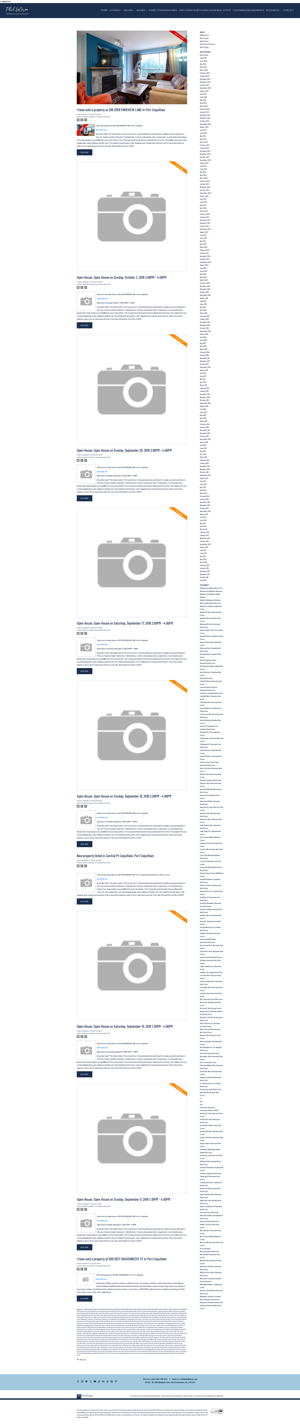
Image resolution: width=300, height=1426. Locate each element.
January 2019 (204, 319)
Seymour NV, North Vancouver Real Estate (125, 1343)
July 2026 (203, 58)
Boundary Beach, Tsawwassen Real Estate (159, 1311)
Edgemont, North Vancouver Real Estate (95, 1325)
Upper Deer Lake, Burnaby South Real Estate (129, 1347)
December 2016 (205, 394)
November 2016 (205, 397)
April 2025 (203, 103)
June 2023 (203, 169)
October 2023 (204, 157)
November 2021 (205, 223)
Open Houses (204, 41)
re (115, 1341)
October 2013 (204, 508)
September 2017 (205, 367)
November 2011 (205, 574)
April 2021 (203, 244)
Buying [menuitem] (141, 10)
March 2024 (204, 142)
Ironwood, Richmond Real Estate (153, 1331)
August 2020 (204, 265)
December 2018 (205, 322)
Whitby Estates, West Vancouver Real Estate (158, 1351)
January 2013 (204, 535)
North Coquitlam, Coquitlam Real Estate (141, 1337)
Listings (115, 10)
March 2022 (204, 211)
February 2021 (204, 250)
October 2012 (204, 541)
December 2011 (205, 571)
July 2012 (203, 550)
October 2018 (204, 328)
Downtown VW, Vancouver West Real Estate (107, 1323)
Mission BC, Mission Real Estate (119, 1335)
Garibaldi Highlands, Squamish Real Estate (107, 1327)
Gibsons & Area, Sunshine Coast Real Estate (127, 1327)
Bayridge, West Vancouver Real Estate (100, 1311)
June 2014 (203, 484)
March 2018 (203, 349)
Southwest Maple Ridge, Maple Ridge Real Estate (165, 1343)
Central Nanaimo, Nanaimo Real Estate (120, 1317)
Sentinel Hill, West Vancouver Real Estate (105, 1343)
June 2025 (203, 97)
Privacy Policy (198, 1396)
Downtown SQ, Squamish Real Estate (154, 1321)
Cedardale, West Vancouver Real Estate (167, 1315)
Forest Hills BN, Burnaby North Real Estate (134, 1325)
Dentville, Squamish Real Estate (98, 1321)
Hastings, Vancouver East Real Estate (144, 1329)
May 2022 (203, 205)
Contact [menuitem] (288, 10)
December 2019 (205, 286)
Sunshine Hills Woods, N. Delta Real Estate (121, 1345)
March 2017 (203, 385)
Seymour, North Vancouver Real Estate (145, 1343)
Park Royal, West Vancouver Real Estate (139, 1339)
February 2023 (205, 181)
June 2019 (203, 304)
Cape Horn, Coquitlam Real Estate (131, 1315)
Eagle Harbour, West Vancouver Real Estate (147, 1323)
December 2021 (205, 220)
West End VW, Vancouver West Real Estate (168, 1349)
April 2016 (203, 418)
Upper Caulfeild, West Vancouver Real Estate (107, 1347)
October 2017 (204, 364)
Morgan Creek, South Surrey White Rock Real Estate (139, 1335)
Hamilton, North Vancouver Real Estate (126, 1329)
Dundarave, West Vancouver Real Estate (127, 1323)
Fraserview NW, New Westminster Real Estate (174, 1325)
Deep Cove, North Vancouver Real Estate (172, 1319)
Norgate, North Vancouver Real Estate (122, 1337)
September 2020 (205, 262)
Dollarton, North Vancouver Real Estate (115, 1321)
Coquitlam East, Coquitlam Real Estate (110, 1319)
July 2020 (203, 268)
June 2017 (203, 376)
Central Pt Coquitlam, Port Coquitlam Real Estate (96, 117)
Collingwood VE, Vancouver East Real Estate (91, 1319)
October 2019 (204, 292)
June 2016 (203, 412)
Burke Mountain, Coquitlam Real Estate (172, 1313)
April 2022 (203, 208)
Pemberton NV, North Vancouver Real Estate (160, 1339)
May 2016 (203, 415)
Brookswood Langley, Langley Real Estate (152, 1313)
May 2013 (203, 523)
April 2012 (203, 559)
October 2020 (204, 259)
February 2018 (204, 352)
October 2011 (204, 577)
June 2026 (203, 61)
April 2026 (203, 67)
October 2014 (204, 472)
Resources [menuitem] (272, 10)
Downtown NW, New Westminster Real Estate (135, 1321)
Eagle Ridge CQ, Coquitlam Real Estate (166, 1323)
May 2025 (203, 100)
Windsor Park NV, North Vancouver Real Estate (113, 1353)
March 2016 (203, 421)
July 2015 (203, 445)
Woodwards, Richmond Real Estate (161, 1353)
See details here (101, 130)
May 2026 (203, 64)
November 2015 (205, 433)
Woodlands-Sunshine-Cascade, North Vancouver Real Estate (138, 1353)
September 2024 (205, 124)
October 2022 (204, 190)
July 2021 (203, 235)
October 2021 (204, 226)
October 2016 (204, 400)
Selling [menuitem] (128, 10)
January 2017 (204, 391)
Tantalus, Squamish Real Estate (138, 1345)
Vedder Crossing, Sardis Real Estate (112, 1349)
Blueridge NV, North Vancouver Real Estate (119, 1311)
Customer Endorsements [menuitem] (248, 10)
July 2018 (203, 337)
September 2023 (205, 160)
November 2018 (205, 325)
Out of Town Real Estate (102, 1339)
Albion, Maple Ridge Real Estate (155, 1309)
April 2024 (203, 139)
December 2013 (205, 502)
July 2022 (203, 199)
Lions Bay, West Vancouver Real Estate (117, 1333)
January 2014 (204, 499)
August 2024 (204, 127)
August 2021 (204, 232)
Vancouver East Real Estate (169, 1347)
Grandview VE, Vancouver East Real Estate (167, 1327)
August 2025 (204, 91)
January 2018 (204, 355)
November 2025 (205, 82)
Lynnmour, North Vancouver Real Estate (178, 1333)
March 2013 (203, 529)
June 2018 (203, 340)
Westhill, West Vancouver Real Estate (99, 1351)
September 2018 (205, 331)
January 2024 (204, 148)
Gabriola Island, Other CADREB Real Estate (86, 1327)
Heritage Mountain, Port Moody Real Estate (164, 1329)
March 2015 (203, 457)
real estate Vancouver (127, 1341)
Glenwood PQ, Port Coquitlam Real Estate (147, 1327)
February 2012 (204, 565)
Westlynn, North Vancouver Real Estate (118, 1351)
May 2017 (203, 379)
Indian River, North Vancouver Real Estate (136, 1331)
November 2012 (205, 538)
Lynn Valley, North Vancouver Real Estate (158, 1333)
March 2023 (204, 178)
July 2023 (203, 166)
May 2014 (203, 487)
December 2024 (205, 115)
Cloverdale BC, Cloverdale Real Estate (160, 1317)
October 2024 (204, 121)
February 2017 (204, 388)
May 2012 (203, 556)
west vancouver (182, 1349)
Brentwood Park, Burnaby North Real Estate (91, 1313)
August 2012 (204, 547)
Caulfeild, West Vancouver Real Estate (148, 1315)
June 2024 (203, 133)
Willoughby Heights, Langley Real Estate (92, 1353)
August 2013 (204, 514)
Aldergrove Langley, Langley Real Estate (172, 1309)
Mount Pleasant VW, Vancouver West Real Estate (101, 1337)
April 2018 (203, 346)
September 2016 (205, 403)
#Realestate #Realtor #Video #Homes (124, 1309)
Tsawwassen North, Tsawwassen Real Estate (175, 1345)
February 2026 (205, 73)
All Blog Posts (204, 35)
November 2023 (205, 154)
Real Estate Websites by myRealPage (213, 1396)
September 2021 (205, 229)
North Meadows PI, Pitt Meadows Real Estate (161, 1337)
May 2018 (203, 343)
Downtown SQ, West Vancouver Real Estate (173, 1321)
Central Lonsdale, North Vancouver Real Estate (99, 1317)
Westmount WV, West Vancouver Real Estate (137, 1351)
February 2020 (205, 283)
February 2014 (204, 496)
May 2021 (203, 241)
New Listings (204, 38)
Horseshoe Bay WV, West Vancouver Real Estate (94, 1331)
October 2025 (204, 85)
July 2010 (203, 580)
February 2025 (205, 109)
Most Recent (204, 55)
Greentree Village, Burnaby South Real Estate (105, 1329)
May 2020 (203, 274)
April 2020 (203, 277)
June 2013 (203, 520)
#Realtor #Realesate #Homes (140, 1309)
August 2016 (204, 406)
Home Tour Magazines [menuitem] (163, 10)
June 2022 (203, 202)
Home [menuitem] (104, 10)
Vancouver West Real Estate (96, 1349)
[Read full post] (132, 69)
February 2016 (204, 424)
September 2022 (205, 193)
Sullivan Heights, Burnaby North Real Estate (100, 1345)
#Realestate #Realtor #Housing (106, 1309)
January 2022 (204, 217)
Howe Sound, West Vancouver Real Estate (115, 1331)
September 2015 (205, 439)
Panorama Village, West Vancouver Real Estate (119, 1339)
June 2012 (203, 553)
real (120, 1341)
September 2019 (205, 295)
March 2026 (204, 70)
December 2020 (205, 256)
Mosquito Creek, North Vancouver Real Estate (162, 1335)
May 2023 (203, 172)
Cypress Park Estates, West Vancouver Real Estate (150, 1319)
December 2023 (205, 151)
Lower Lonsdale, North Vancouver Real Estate (137, 1333)
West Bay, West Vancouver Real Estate (130, 1349)
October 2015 (204, 436)
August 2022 (204, 196)
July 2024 (203, 130)
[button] (78, 1381)
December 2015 (205, 430)
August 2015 (204, 442)
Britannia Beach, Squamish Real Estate (110, 1313)
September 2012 (205, 544)
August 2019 (204, 298)
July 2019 (203, 301)
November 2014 (205, 469)
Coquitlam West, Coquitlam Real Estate (129, 1319)
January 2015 (204, 463)
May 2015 (203, 451)
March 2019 (203, 313)
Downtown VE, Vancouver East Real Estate (86, 1323)
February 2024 (205, 145)
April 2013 (203, 526)
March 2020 (204, 280)
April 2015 (203, 454)
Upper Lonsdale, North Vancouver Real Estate (151, 1347)
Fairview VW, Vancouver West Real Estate (114, 1325)
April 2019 (203, 310)
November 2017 (205, 361)
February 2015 (204, 460)
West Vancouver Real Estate (83, 1351)
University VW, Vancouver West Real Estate (87, 1347)
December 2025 (205, 79)
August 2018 (204, 334)
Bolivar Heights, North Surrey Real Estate (139, 1311)
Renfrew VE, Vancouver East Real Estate (155, 1341)
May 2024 (203, 136)
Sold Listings (204, 47)
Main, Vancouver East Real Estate (85, 1335)
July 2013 (203, 517)
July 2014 (203, 481)
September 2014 (205, 475)
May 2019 (203, 307)
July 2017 (203, 373)
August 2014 (204, 478)
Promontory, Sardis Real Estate (90, 1341)
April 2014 (203, 490)
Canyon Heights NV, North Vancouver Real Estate (111, 1315)
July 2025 (203, 94)
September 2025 (205, 88)
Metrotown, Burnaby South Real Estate (102, 1335)
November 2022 (205, 187)
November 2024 (205, 118)
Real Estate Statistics (207, 44)
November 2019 (205, 289)
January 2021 (204, 253)
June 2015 (203, 448)
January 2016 (204, 427)
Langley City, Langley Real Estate (99, 1333)
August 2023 (204, 163)
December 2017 (205, 358)
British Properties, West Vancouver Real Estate (131, 1313)
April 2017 (203, 382)
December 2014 (205, 466)
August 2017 (204, 370)
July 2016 (203, 409)
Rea (117, 1341)
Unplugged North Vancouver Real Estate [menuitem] (205, 10)
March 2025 (204, 106)
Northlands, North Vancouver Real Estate (86, 1339)
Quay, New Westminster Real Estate (106, 1341)
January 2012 (204, 568)
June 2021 (203, 238)
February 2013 (204, 532)
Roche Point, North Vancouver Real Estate (175, 1341)
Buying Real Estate (206, 678)
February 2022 (205, 214)
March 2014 (203, 493)
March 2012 (203, 562)
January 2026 (204, 76)
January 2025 (204, 112)
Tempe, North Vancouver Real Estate (155, 1345)
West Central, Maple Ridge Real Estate (148, 1349)
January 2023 (204, 184)
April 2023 (203, 175)
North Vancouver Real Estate (179, 1337)
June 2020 (203, 271)
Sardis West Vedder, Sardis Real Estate (86, 1343)
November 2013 (205, 505)
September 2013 (205, 511)
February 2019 (204, 316)
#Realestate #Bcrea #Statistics (91, 1309)
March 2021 (203, 247)
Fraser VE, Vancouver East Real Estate (154, 1325)
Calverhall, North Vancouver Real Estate (90, 1315)
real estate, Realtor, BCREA (139, 1341)
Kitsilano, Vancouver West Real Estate (170, 1331)
